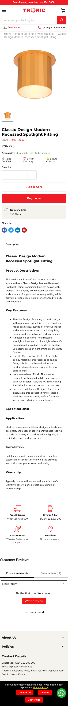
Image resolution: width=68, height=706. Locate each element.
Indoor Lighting (24, 33)
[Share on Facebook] (4, 230)
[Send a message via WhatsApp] (61, 693)
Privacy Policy (40, 687)
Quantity (6, 167)
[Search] (61, 20)
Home (8, 33)
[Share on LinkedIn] (17, 230)
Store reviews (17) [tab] (51, 573)
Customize (34, 699)
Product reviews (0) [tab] (17, 573)
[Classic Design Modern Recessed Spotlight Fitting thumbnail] (7, 115)
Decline (44, 692)
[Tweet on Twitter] (11, 230)
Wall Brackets (45, 33)
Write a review (34, 601)
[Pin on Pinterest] (24, 230)
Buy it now (34, 198)
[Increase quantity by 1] (32, 174)
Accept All (25, 692)
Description (12, 244)
